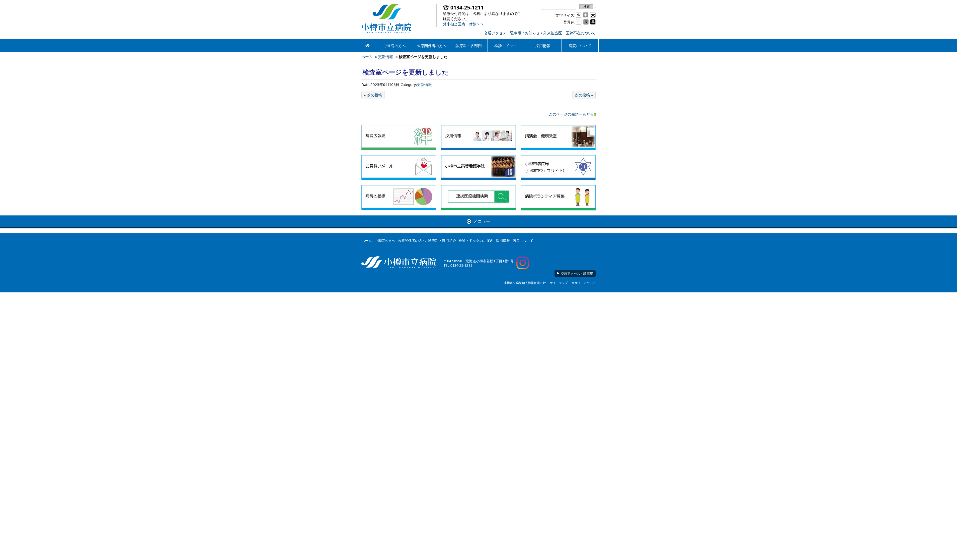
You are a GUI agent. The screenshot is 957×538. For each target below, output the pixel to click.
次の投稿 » (584, 94)
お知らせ (532, 32)
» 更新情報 (384, 56)
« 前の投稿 (373, 94)
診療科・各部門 (469, 45)
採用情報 (542, 45)
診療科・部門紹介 (442, 240)
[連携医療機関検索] (478, 197)
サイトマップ (559, 283)
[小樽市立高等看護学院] (478, 167)
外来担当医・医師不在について (569, 32)
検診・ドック (505, 45)
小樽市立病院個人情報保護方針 (525, 283)
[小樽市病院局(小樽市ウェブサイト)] (558, 167)
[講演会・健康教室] (558, 137)
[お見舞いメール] (398, 167)
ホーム (367, 56)
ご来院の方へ (394, 45)
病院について (580, 45)
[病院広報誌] (398, 137)
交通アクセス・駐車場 (502, 32)
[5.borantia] (558, 197)
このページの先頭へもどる (571, 114)
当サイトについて (584, 283)
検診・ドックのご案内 (476, 240)
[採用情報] (478, 137)
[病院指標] (398, 197)
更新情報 (424, 84)
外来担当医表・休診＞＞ (463, 23)
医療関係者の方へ (432, 45)
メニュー (478, 221)
